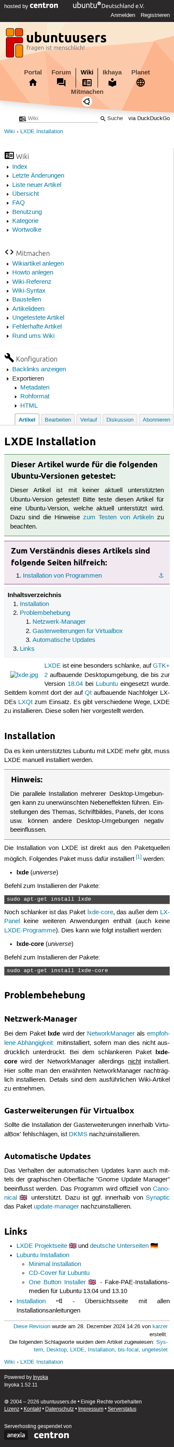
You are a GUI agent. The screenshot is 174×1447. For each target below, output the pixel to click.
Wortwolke (26, 230)
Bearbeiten (58, 420)
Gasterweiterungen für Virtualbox (78, 631)
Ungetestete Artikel (38, 318)
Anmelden (123, 15)
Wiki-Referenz (32, 282)
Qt (88, 693)
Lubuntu (107, 684)
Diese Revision (32, 1327)
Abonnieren (156, 420)
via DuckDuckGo (149, 118)
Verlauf (88, 420)
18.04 (75, 684)
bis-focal (128, 1350)
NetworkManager (111, 1034)
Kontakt (32, 1409)
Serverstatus (122, 1409)
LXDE (52, 666)
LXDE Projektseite (41, 1246)
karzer (160, 1327)
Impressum (90, 1409)
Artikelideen (28, 309)
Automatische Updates (64, 640)
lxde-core (100, 912)
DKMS (78, 1134)
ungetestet (155, 1350)
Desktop (56, 1350)
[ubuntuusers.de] (57, 45)
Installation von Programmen (62, 576)
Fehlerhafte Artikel (37, 327)
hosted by (17, 6)
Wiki (87, 72)
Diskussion (119, 420)
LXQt (25, 702)
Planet (140, 72)
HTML (29, 406)
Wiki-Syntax (29, 291)
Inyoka (40, 1377)
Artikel (27, 419)
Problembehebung (45, 613)
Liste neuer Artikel (36, 185)
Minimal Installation (55, 1264)
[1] (138, 857)
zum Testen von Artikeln (118, 517)
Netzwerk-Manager (59, 622)
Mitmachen (87, 92)
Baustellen (26, 300)
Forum (61, 72)
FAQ (18, 203)
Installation (34, 604)
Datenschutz (59, 1409)
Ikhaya (112, 72)
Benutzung (27, 212)
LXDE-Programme (30, 931)
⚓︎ (161, 576)
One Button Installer (57, 1282)
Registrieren (155, 15)
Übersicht (25, 194)
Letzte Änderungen (38, 176)
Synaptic (158, 1198)
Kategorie (25, 221)
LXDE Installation (41, 132)
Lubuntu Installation (42, 1255)
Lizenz (11, 1409)
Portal (33, 72)
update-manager (56, 1207)
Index (19, 167)
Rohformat (34, 396)
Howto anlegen (32, 273)
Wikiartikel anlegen (38, 264)
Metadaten (34, 388)
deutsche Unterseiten (119, 1246)
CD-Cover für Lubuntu (59, 1273)
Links (27, 649)
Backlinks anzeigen (39, 369)
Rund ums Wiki (33, 336)
